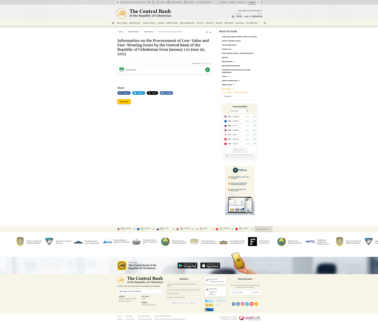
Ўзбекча (232, 2)
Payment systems (172, 23)
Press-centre (228, 23)
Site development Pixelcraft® (228, 317)
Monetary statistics (173, 293)
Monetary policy (135, 23)
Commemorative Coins (145, 319)
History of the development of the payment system (170, 319)
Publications (239, 23)
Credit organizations (187, 23)
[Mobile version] (153, 2)
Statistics (200, 23)
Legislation (210, 23)
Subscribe (255, 292)
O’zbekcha (223, 2)
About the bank (122, 23)
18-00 (239, 16)
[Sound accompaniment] (148, 2)
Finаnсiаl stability (149, 23)
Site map (120, 319)
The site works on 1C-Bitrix (229, 319)
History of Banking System (163, 316)
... (259, 23)
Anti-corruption (251, 23)
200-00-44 (253, 16)
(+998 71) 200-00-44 (148, 305)
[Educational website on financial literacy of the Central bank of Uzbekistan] (240, 190)
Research (161, 23)
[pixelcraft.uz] (250, 317)
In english (251, 2)
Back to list (124, 102)
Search (119, 316)
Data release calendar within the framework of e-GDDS (183, 290)
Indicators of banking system (176, 297)
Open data (219, 23)
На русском (242, 2)
